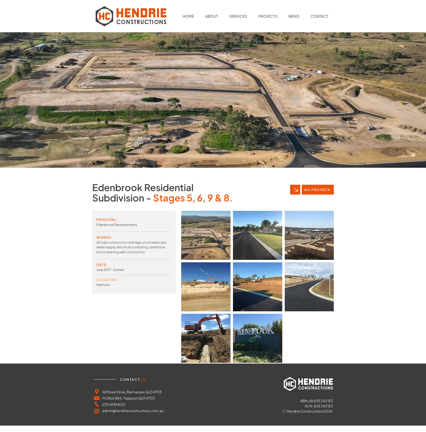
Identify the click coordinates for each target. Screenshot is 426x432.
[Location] (97, 391)
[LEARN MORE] (295, 190)
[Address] (97, 398)
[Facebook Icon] (327, 5)
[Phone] (97, 404)
